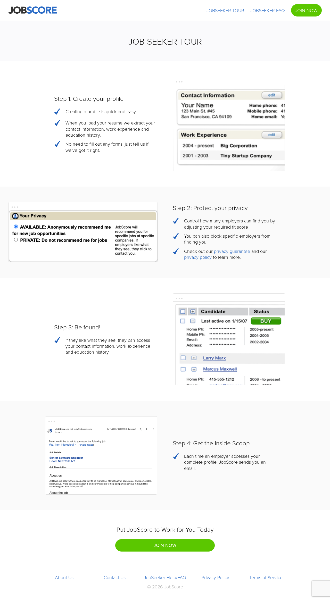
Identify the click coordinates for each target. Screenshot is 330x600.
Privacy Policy (215, 577)
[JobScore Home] (32, 10)
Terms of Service (266, 577)
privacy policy (198, 257)
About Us (64, 577)
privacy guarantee (232, 251)
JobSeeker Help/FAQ (165, 577)
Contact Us (115, 577)
